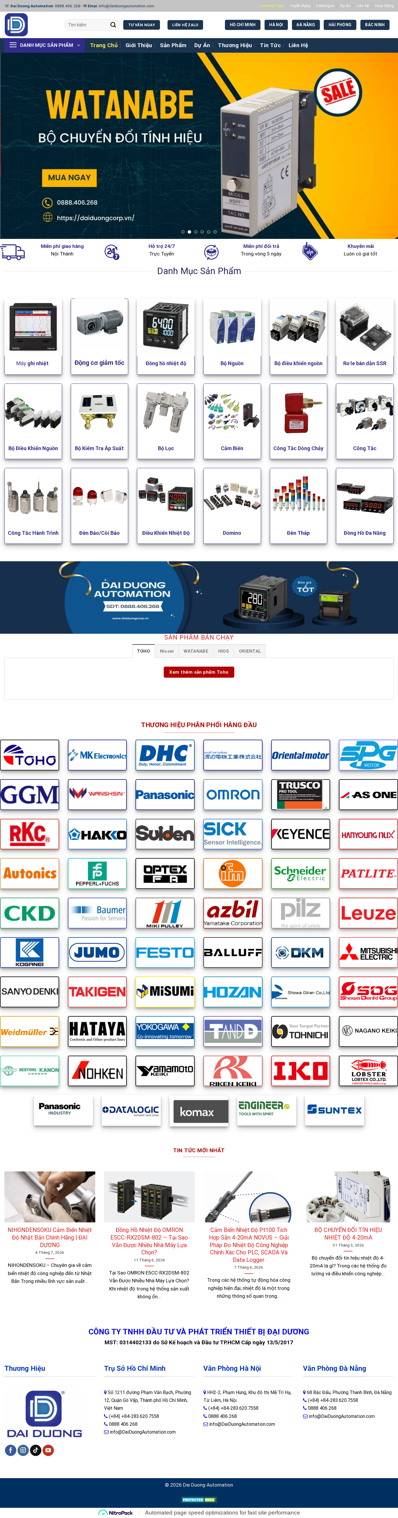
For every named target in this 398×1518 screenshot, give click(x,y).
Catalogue (325, 5)
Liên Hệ (298, 45)
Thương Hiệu (235, 45)
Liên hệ (362, 5)
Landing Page (272, 5)
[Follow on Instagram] (23, 1450)
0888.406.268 (67, 5)
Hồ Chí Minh (243, 24)
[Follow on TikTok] (35, 1450)
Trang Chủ (104, 45)
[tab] (143, 651)
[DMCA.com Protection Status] (199, 1499)
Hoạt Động (384, 5)
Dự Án (345, 5)
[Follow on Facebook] (10, 1450)
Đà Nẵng (306, 24)
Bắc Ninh (375, 24)
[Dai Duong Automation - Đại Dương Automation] (29, 25)
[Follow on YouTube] (48, 1450)
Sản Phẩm (173, 45)
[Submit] (113, 25)
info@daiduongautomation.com (126, 5)
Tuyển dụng (300, 5)
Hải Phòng (340, 24)
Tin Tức (270, 45)
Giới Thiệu (139, 45)
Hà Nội (276, 24)
